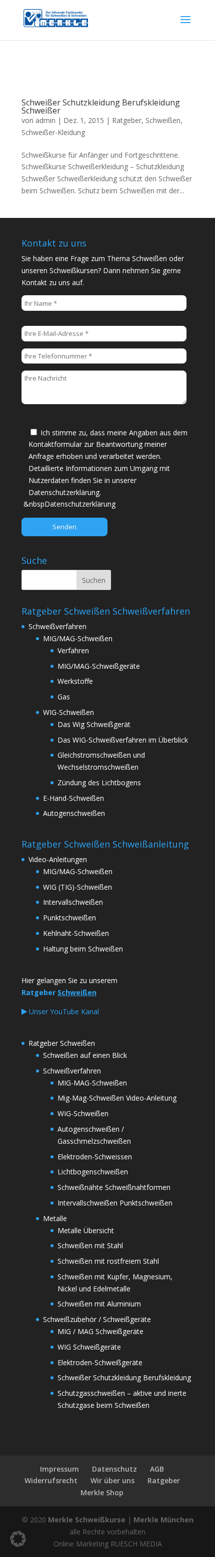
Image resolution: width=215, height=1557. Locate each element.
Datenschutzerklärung (80, 504)
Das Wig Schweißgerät (94, 724)
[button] (18, 1539)
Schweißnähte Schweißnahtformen (114, 1187)
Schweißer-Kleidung (53, 132)
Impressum (59, 1469)
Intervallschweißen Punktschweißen (115, 1203)
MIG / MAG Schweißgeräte (101, 1331)
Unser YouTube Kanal (63, 1011)
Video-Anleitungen (57, 859)
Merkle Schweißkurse (87, 1519)
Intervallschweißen (73, 902)
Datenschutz (114, 1469)
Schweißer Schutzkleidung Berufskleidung (124, 1377)
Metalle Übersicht (86, 1230)
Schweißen (163, 120)
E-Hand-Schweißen (73, 798)
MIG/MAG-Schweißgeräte (99, 666)
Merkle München (164, 1519)
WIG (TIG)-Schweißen (77, 887)
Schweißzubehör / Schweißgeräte (97, 1319)
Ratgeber (127, 120)
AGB (157, 1469)
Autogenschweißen (74, 813)
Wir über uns (112, 1480)
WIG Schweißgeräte (89, 1347)
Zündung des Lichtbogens (99, 782)
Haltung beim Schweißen (83, 948)
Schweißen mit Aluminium (99, 1303)
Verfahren (73, 650)
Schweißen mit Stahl (90, 1245)
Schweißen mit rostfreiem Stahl (108, 1261)
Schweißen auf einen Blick (85, 1055)
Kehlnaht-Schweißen (76, 933)
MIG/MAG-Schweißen (77, 638)
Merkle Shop (102, 1492)
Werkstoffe (75, 681)
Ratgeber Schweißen (61, 1043)
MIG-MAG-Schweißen (92, 1083)
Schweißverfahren (57, 626)
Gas (64, 696)
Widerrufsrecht (51, 1480)
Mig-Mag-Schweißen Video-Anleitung (117, 1098)
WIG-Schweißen (68, 712)
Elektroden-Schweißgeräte (100, 1362)
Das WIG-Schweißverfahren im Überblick (123, 740)
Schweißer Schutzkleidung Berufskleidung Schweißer (101, 106)
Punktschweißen (69, 917)
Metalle (55, 1218)
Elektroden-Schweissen (95, 1156)
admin (46, 120)
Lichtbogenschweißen (93, 1171)
